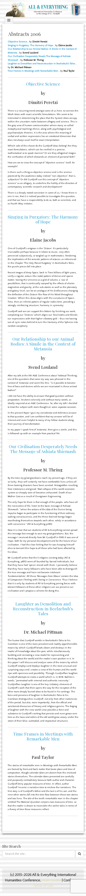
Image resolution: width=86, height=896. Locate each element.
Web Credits (51, 880)
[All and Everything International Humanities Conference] (43, 8)
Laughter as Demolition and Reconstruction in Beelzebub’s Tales (41, 63)
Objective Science (17, 41)
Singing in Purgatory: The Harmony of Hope (30, 45)
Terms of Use (43, 886)
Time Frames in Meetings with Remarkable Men (33, 71)
